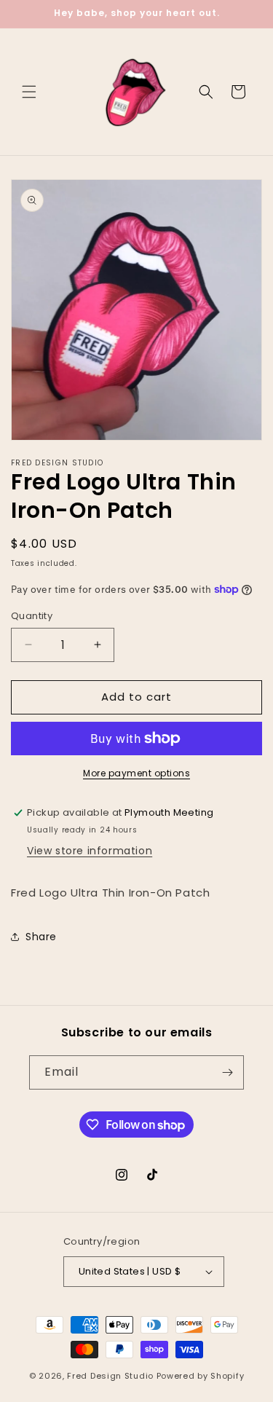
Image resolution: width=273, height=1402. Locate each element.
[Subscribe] (227, 1072)
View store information (89, 850)
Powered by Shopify (201, 1376)
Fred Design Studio (110, 1376)
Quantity (31, 616)
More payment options (136, 773)
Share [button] (41, 936)
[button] (29, 92)
